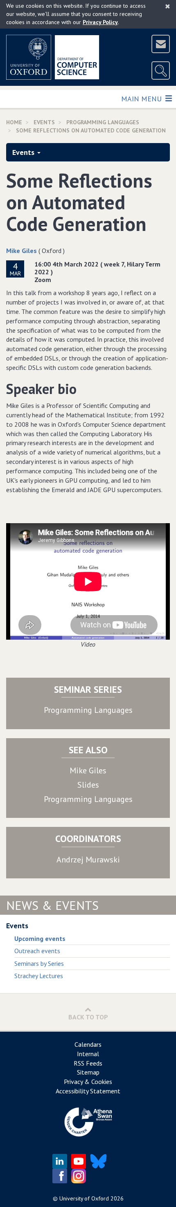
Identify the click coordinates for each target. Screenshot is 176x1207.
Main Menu (142, 98)
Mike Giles (21, 250)
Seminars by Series (39, 963)
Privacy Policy (100, 22)
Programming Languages (88, 710)
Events (23, 152)
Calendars (88, 1044)
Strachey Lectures (38, 976)
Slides (88, 784)
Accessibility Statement (88, 1091)
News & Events (52, 905)
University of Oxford (84, 1198)
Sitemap (88, 1072)
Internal (88, 1054)
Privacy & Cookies (88, 1081)
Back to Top (88, 1017)
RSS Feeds (88, 1063)
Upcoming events (39, 938)
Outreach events (37, 951)
